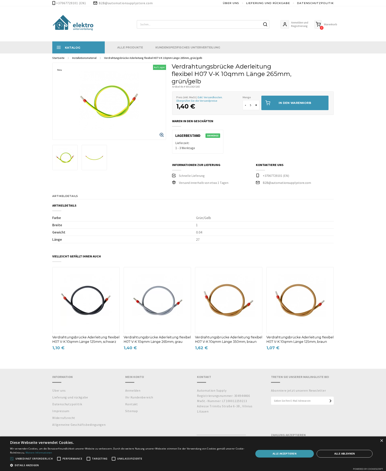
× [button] (381, 440)
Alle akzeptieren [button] (285, 453)
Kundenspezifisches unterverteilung (187, 47)
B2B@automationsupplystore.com (287, 183)
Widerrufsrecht (63, 418)
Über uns (231, 3)
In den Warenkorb (295, 103)
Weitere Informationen (39, 452)
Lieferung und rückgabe (268, 3)
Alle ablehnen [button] (344, 453)
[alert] (193, 453)
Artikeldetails (65, 196)
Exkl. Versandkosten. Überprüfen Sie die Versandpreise (199, 98)
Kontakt (131, 404)
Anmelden (133, 390)
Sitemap (131, 411)
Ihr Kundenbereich (139, 397)
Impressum (60, 411)
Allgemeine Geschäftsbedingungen (79, 425)
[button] (128, 465)
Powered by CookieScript (368, 468)
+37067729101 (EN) (276, 176)
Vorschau (58, 281)
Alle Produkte (130, 47)
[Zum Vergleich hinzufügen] (58, 273)
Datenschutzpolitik (315, 3)
